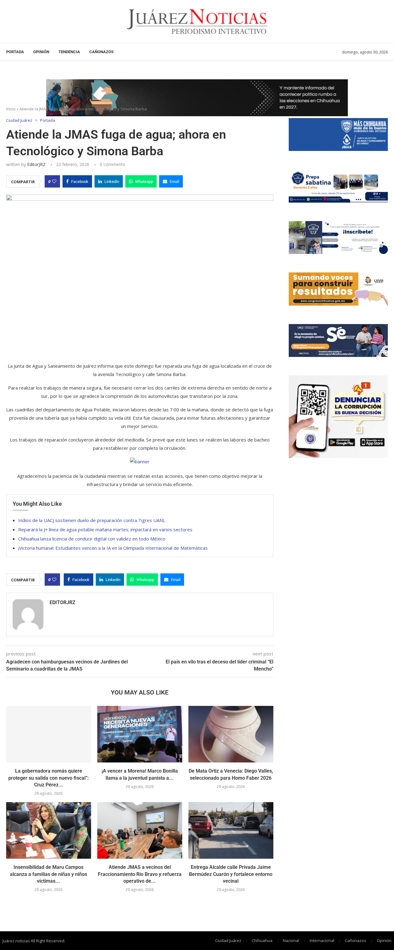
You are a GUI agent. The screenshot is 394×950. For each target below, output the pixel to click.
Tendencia (69, 51)
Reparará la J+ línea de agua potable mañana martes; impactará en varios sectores (105, 529)
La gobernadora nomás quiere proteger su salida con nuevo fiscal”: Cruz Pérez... (48, 778)
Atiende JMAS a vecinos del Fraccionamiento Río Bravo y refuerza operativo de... (140, 874)
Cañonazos (101, 51)
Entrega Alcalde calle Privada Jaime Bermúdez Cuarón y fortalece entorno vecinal (230, 874)
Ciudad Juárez (228, 940)
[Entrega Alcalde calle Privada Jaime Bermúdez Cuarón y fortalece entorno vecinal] (230, 830)
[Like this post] (54, 181)
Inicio (11, 109)
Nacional (291, 940)
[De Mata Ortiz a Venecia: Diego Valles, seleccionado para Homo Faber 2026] (230, 734)
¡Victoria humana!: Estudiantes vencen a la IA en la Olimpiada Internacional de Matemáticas (113, 548)
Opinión (41, 51)
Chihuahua (262, 940)
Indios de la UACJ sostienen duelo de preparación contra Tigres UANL (91, 520)
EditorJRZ (36, 164)
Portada (15, 51)
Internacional (322, 940)
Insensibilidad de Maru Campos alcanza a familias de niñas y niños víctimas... (48, 874)
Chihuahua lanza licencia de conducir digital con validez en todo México (91, 539)
